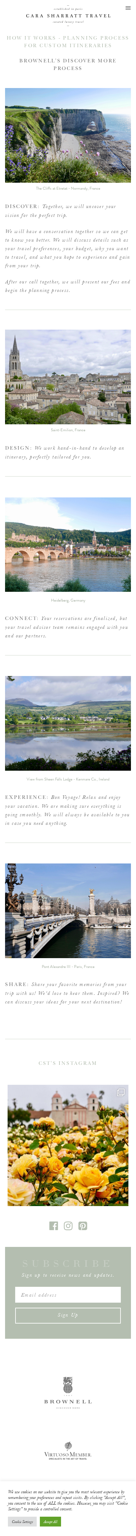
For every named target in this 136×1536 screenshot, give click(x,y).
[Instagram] (68, 1228)
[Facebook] (54, 1228)
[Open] (68, 1145)
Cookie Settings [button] (22, 1521)
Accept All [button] (50, 1521)
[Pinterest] (83, 1228)
